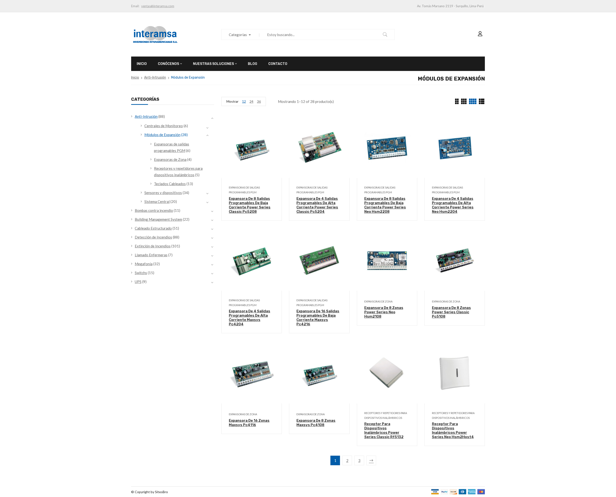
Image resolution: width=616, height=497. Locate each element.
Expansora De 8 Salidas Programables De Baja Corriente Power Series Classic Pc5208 (249, 205)
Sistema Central (157, 201)
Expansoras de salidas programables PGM (244, 190)
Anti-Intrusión (155, 77)
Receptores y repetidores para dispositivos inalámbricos (385, 415)
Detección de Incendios (153, 237)
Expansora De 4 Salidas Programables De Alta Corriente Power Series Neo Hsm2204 (453, 205)
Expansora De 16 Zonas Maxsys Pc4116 (249, 422)
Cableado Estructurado (153, 228)
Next (371, 460)
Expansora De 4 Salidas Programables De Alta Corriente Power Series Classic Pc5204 (317, 205)
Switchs (141, 273)
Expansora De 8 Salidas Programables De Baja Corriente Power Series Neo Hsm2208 (385, 205)
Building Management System (158, 219)
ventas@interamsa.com (157, 6)
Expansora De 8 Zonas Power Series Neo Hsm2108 (383, 312)
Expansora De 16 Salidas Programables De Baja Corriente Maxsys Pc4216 (317, 317)
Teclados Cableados (170, 184)
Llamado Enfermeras (151, 255)
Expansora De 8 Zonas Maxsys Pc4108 (315, 422)
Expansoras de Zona (170, 159)
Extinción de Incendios (153, 246)
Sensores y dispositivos (163, 192)
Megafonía (144, 264)
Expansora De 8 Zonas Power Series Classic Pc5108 (451, 312)
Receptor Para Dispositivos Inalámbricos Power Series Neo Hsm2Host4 (453, 430)
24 (251, 101)
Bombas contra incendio (154, 210)
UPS (138, 281)
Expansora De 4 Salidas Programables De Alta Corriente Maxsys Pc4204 (249, 317)
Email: (135, 6)
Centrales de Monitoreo (163, 126)
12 (244, 101)
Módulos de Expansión (162, 134)
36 (259, 101)
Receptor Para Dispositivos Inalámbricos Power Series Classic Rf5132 (384, 430)
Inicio (135, 77)
